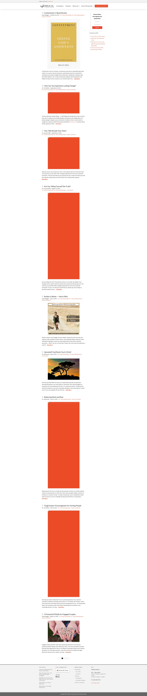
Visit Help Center (95, 683)
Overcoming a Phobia (96, 49)
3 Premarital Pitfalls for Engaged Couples (60, 614)
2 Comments (70, 190)
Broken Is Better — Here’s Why (56, 296)
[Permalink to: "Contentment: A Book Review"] (64, 43)
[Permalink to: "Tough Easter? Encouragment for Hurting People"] (64, 554)
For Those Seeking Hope (78, 15)
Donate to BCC (50, 1)
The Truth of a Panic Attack (98, 36)
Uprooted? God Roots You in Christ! (57, 352)
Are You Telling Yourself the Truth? (57, 186)
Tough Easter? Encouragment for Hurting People (62, 506)
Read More (77, 78)
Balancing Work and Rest (53, 397)
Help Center (45, 1)
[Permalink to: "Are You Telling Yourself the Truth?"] (64, 236)
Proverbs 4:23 (73, 122)
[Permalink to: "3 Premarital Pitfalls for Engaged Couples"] (64, 631)
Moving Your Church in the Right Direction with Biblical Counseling (98, 43)
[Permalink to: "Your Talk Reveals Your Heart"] (64, 153)
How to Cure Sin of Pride (97, 47)
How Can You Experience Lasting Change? (60, 86)
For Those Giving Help (65, 15)
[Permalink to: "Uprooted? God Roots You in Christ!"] (64, 369)
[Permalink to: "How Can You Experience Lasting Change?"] (64, 102)
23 (66, 658)
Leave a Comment (46, 16)
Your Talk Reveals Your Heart (55, 131)
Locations (40, 1)
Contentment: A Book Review (55, 13)
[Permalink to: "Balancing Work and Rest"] (64, 445)
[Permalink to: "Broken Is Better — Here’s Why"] (64, 319)
